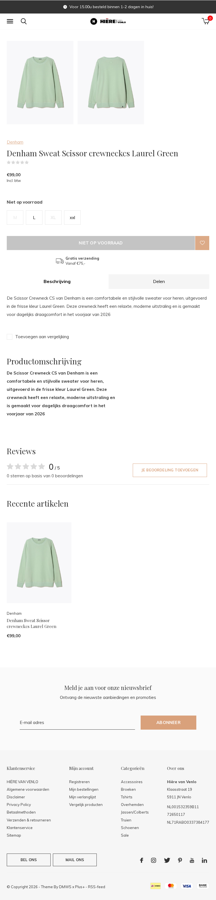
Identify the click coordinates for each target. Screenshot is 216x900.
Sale (125, 835)
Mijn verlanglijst (82, 797)
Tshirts (126, 797)
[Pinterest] (180, 860)
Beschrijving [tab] (57, 281)
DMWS (65, 887)
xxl (72, 217)
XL (53, 217)
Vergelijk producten (86, 804)
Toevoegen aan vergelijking (42, 336)
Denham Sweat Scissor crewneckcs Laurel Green (31, 623)
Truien (126, 820)
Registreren (79, 781)
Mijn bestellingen (83, 789)
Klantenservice (20, 827)
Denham (15, 142)
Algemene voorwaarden (28, 789)
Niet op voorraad (101, 243)
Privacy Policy (19, 804)
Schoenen (130, 827)
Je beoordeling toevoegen (169, 470)
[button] (11, 21)
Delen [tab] (159, 281)
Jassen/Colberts (135, 812)
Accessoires (132, 781)
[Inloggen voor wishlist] (202, 243)
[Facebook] (141, 860)
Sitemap (14, 835)
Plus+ (80, 887)
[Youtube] (192, 860)
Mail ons (75, 859)
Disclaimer (16, 797)
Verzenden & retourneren (29, 820)
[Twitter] (167, 860)
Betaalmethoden (21, 812)
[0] (205, 21)
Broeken (128, 789)
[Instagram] (153, 860)
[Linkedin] (204, 860)
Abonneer (168, 722)
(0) (32, 162)
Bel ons (29, 859)
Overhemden (132, 804)
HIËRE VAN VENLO (22, 781)
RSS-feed (96, 887)
